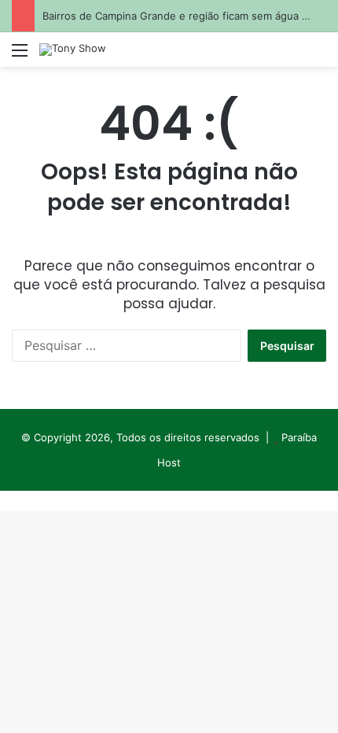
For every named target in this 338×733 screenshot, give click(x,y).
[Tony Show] (72, 49)
